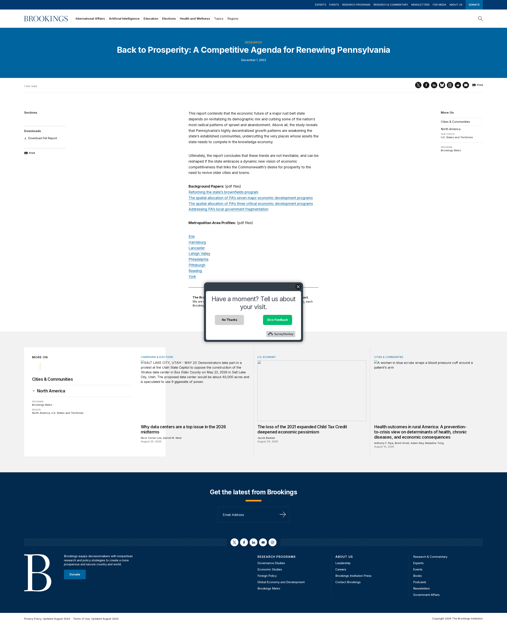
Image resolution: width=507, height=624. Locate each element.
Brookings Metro (451, 150)
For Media (439, 4)
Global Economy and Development (281, 582)
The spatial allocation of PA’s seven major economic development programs (251, 198)
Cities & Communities (455, 122)
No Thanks (229, 320)
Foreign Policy (267, 576)
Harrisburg (197, 242)
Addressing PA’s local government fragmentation (228, 209)
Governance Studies (271, 563)
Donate (474, 4)
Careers (340, 569)
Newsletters (420, 4)
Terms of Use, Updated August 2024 (95, 618)
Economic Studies (269, 569)
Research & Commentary (391, 4)
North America (450, 129)
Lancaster (197, 248)
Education (151, 18)
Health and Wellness (195, 18)
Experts (320, 4)
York (192, 276)
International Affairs (90, 18)
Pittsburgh (197, 265)
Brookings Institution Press (353, 576)
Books (417, 576)
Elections (169, 18)
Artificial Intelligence (124, 18)
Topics (218, 18)
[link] (51, 391)
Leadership (343, 563)
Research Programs (356, 4)
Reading (195, 271)
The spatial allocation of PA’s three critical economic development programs (251, 203)
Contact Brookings (348, 582)
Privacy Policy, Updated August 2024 (47, 618)
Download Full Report (42, 138)
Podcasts (419, 582)
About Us (455, 4)
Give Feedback (277, 320)
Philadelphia (198, 259)
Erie (192, 236)
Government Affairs (426, 595)
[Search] (480, 18)
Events (334, 4)
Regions (232, 18)
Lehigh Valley (199, 253)
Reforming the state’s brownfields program (223, 192)
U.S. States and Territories (457, 137)
